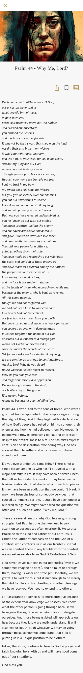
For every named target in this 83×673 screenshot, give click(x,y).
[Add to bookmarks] (66, 88)
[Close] (5, 5)
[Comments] (76, 88)
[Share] (57, 88)
